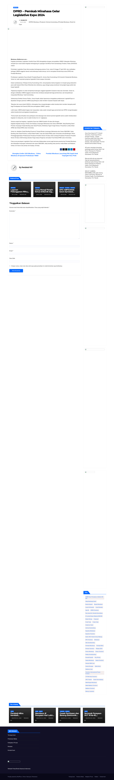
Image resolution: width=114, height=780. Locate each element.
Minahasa (16, 7)
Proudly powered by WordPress (15, 776)
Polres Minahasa (90, 651)
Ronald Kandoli (89, 657)
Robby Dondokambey (91, 654)
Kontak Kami (11, 750)
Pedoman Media (12, 739)
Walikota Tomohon (90, 688)
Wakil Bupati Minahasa (91, 682)
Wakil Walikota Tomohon (91, 685)
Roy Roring (97, 657)
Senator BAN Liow (90, 663)
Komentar (12, 211)
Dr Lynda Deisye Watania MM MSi (94, 616)
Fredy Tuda (95, 622)
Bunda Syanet (89, 604)
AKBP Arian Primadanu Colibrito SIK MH (94, 597)
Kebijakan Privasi (13, 742)
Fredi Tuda (88, 622)
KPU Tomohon (89, 639)
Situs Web (12, 258)
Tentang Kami (12, 735)
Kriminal (67, 711)
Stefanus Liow (89, 669)
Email (11, 251)
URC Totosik (89, 679)
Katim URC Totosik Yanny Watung (94, 636)
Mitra (12, 711)
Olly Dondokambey (90, 642)
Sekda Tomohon (100, 660)
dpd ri (87, 610)
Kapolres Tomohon (90, 633)
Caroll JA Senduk (90, 607)
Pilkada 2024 (99, 648)
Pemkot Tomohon (90, 648)
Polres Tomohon (100, 651)
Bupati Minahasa (98, 604)
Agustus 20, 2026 (91, 718)
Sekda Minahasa (90, 660)
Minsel (40, 711)
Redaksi (10, 746)
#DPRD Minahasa (34, 22)
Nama (11, 243)
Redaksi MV (24, 20)
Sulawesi (67, 187)
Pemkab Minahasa (90, 645)
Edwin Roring (89, 619)
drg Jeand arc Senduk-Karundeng (94, 613)
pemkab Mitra (99, 645)
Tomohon (73, 187)
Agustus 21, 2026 (17, 718)
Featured (96, 619)
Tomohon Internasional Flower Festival (93, 672)
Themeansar (34, 776)
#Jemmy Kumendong (51, 22)
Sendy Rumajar (89, 666)
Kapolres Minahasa (90, 630)
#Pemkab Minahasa (63, 22)
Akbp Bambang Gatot (91, 601)
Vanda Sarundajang (98, 679)
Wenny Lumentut (90, 691)
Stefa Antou (98, 666)
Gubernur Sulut (89, 625)
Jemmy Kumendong (90, 628)
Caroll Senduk (99, 607)
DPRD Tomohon (95, 610)
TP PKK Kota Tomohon (91, 676)
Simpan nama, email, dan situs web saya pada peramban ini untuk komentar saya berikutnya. (36, 266)
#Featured (42, 22)
